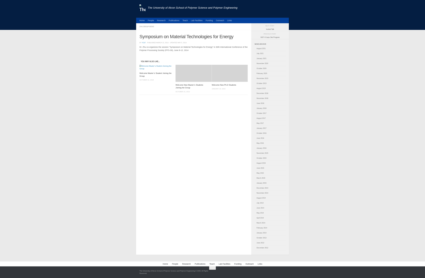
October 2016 (261, 133)
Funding (209, 20)
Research (161, 20)
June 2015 (260, 168)
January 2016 (261, 148)
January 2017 (261, 128)
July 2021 (260, 53)
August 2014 (261, 198)
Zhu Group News (146, 26)
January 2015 (261, 183)
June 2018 (260, 103)
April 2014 (260, 218)
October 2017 (261, 113)
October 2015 (261, 158)
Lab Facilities (197, 20)
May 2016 (260, 143)
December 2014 (262, 188)
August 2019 (261, 88)
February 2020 (262, 73)
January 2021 (261, 58)
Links (229, 20)
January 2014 (261, 233)
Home (142, 20)
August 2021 (261, 48)
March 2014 (261, 223)
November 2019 (262, 78)
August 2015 (261, 163)
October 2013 (261, 238)
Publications (174, 20)
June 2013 (260, 243)
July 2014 (260, 203)
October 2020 (261, 68)
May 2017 (260, 123)
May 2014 (260, 213)
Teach (185, 20)
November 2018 (262, 98)
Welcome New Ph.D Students (224, 85)
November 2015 (262, 153)
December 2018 (262, 93)
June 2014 (260, 208)
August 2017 (261, 118)
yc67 (144, 43)
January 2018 (261, 108)
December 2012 (262, 248)
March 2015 (261, 178)
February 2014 (262, 228)
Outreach (220, 20)
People (151, 20)
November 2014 (262, 193)
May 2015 (260, 173)
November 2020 (262, 63)
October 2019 (261, 83)
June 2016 (260, 138)
